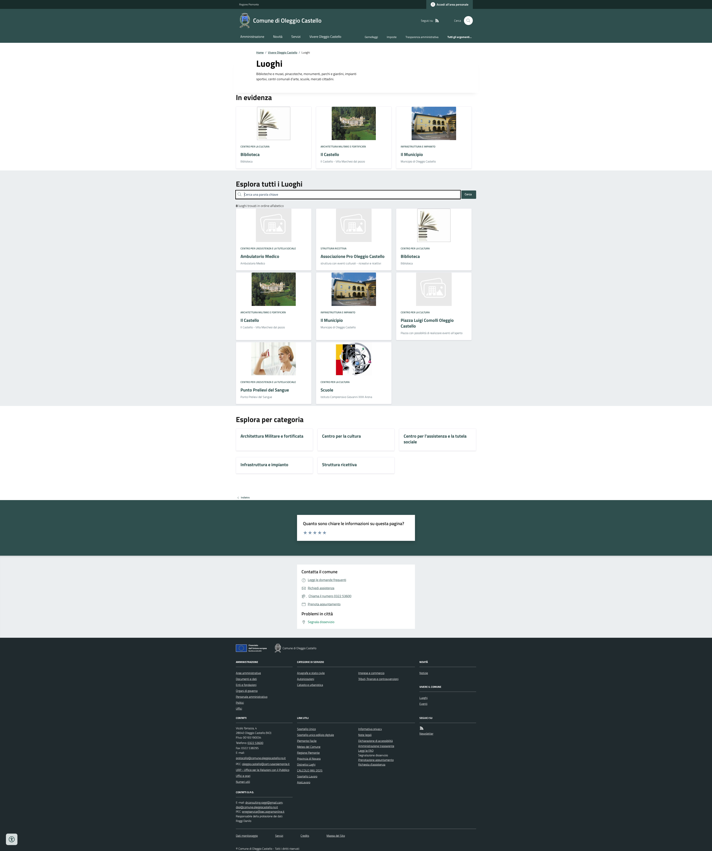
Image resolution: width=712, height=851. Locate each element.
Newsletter (426, 733)
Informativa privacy (370, 729)
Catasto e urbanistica (310, 685)
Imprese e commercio (371, 673)
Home (260, 52)
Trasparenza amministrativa (422, 37)
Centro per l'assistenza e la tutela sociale (268, 248)
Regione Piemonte (249, 4)
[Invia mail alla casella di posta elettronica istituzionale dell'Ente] (261, 758)
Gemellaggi (371, 37)
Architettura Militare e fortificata (343, 146)
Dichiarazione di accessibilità (375, 741)
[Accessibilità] (12, 839)
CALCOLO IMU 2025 (309, 770)
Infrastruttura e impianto (418, 146)
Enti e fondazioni (246, 685)
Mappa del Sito (336, 835)
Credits (305, 835)
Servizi (296, 36)
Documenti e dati (246, 679)
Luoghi (423, 698)
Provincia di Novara (309, 758)
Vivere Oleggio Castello (325, 36)
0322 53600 (255, 743)
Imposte (392, 37)
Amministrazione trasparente (376, 746)
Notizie (423, 673)
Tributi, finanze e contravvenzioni (378, 679)
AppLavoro (303, 782)
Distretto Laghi (306, 764)
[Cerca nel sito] (467, 20)
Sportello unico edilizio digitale (315, 735)
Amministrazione (252, 36)
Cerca (468, 194)
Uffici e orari (243, 776)
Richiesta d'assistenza (371, 764)
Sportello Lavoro (307, 776)
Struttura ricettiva (333, 248)
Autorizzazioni (305, 679)
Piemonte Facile (307, 741)
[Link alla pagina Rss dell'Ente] (421, 728)
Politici (240, 702)
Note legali (365, 735)
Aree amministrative (248, 673)
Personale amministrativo (251, 696)
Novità (277, 36)
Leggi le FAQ (366, 750)
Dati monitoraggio (247, 835)
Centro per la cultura (254, 146)
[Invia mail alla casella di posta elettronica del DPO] (263, 802)
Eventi (423, 703)
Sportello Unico (306, 729)
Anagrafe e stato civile (311, 673)
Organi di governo (247, 691)
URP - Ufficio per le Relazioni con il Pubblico (262, 770)
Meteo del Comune (308, 746)
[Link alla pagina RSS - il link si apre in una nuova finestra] (437, 20)
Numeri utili (243, 781)
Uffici (239, 708)
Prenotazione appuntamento (376, 760)
